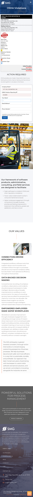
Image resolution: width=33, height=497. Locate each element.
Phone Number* (6, 109)
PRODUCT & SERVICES (16, 418)
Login (4, 466)
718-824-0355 (8, 479)
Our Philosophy (6, 452)
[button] (30, 2)
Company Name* (6, 86)
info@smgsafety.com (11, 482)
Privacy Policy (10, 494)
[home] (6, 2)
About (4, 459)
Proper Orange (22, 494)
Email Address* (6, 103)
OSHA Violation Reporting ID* (9, 92)
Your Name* (5, 97)
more (16, 443)
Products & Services (8, 456)
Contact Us (5, 462)
